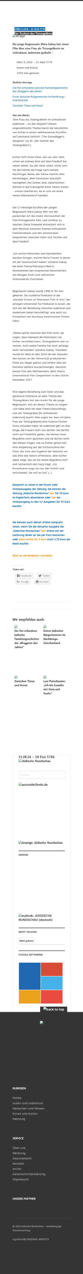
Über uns (19, 1148)
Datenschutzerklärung (29, 1174)
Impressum (21, 1179)
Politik (17, 1098)
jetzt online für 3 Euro (32, 539)
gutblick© (20, 1239)
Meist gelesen (26, 940)
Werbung (19, 1153)
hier (52, 493)
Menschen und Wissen (28, 1108)
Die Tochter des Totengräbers (33, 33)
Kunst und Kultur (27, 67)
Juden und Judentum (28, 1103)
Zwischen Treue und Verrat (28, 105)
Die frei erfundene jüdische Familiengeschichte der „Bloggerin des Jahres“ (26, 639)
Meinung (19, 1119)
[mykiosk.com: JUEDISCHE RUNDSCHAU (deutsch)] (42, 920)
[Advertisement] (45, 886)
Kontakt (18, 1163)
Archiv (17, 1169)
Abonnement (22, 1158)
